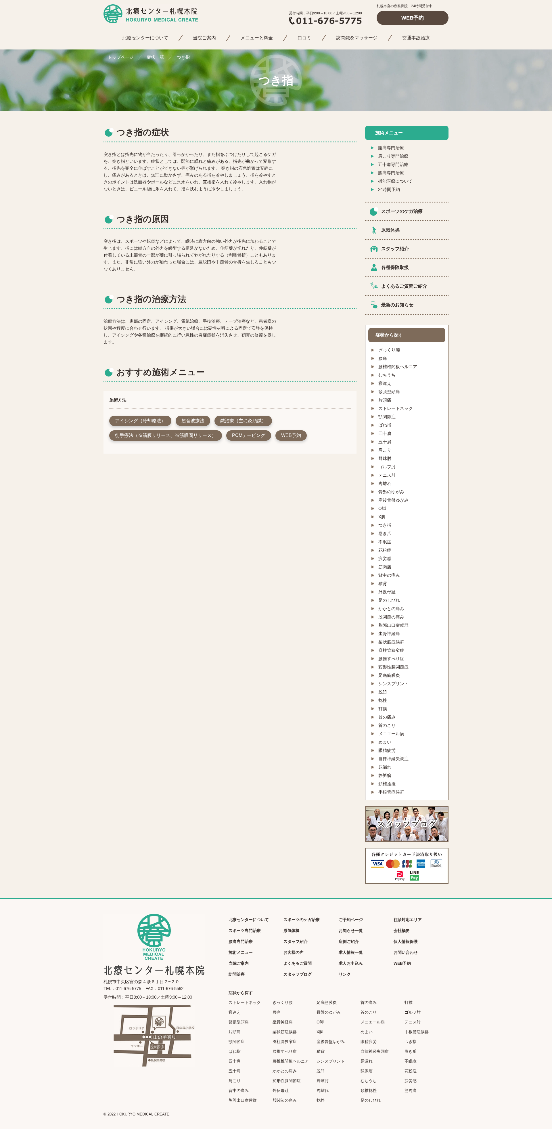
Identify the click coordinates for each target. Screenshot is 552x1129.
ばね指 (384, 425)
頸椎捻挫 (387, 783)
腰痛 (382, 358)
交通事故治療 (416, 37)
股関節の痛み (391, 616)
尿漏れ (384, 767)
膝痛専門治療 (391, 172)
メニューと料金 (257, 37)
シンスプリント (393, 683)
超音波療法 (192, 420)
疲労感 (384, 558)
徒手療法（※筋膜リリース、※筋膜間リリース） (165, 435)
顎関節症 (387, 416)
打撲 (382, 708)
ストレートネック (395, 408)
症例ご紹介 (349, 941)
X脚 (382, 516)
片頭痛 (384, 400)
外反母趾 (387, 591)
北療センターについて (145, 37)
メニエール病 (391, 733)
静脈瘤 (384, 775)
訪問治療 (237, 974)
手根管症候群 (391, 792)
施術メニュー (241, 952)
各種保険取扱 (395, 267)
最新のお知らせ (397, 304)
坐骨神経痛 (389, 633)
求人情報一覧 (351, 952)
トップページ (121, 57)
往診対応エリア (408, 919)
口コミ (304, 37)
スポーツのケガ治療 (402, 211)
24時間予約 (389, 189)
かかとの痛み (391, 608)
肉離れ (384, 483)
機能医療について (395, 181)
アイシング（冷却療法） (140, 420)
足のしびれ (389, 600)
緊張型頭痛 (389, 391)
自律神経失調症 (393, 758)
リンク (345, 974)
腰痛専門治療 (391, 147)
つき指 (384, 525)
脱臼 (382, 691)
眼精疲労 (387, 750)
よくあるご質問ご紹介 (404, 286)
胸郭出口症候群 (393, 625)
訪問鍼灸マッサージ (356, 37)
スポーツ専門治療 (245, 930)
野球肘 (384, 458)
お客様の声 (293, 952)
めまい (384, 742)
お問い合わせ (406, 952)
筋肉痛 (384, 566)
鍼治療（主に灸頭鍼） (243, 420)
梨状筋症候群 (391, 641)
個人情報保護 (406, 941)
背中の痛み (389, 575)
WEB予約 (412, 18)
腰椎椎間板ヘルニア (397, 366)
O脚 (382, 508)
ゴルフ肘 (387, 466)
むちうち (387, 374)
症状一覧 (155, 57)
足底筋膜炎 (389, 675)
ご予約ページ (351, 919)
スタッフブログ (297, 974)
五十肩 (384, 441)
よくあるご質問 (297, 963)
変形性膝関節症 (393, 666)
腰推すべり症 (391, 658)
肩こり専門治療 (393, 156)
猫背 (382, 583)
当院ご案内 (204, 37)
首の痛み (387, 717)
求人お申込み (351, 963)
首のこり (387, 725)
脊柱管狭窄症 (391, 650)
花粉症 (384, 550)
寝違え (384, 383)
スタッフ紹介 (395, 248)
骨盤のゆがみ (391, 491)
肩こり (384, 450)
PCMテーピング (248, 435)
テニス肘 (387, 475)
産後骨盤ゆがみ (393, 500)
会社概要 (402, 930)
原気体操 (390, 230)
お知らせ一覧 (351, 930)
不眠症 (384, 541)
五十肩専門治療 (393, 164)
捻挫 (382, 700)
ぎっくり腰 (389, 349)
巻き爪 (384, 533)
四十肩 (384, 433)
